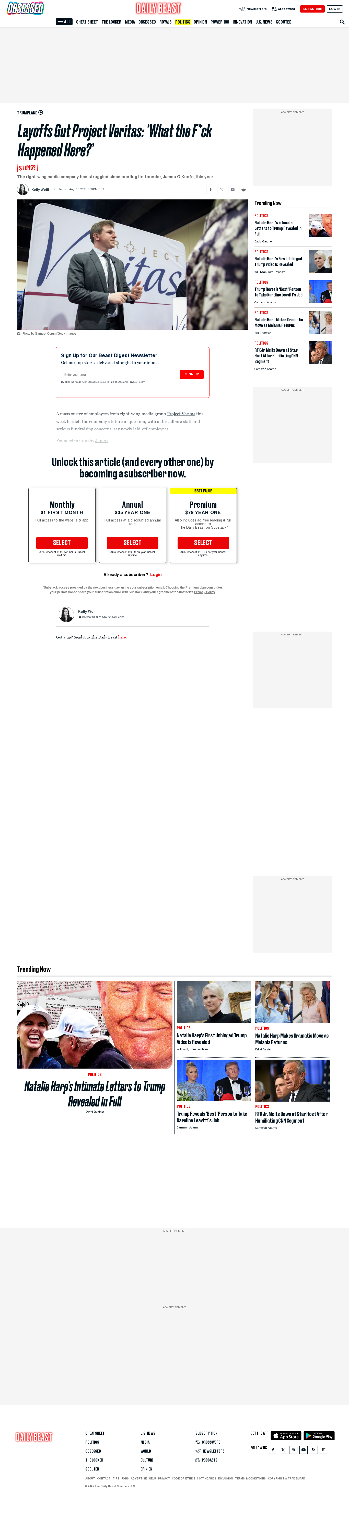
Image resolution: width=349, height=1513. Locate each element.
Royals (165, 22)
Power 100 (220, 22)
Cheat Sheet (87, 22)
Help (152, 1478)
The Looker (111, 22)
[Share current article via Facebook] (210, 189)
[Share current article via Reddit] (243, 189)
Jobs (125, 1478)
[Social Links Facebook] (273, 1451)
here (122, 637)
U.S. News (263, 22)
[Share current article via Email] (232, 189)
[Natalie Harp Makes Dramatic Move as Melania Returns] (320, 332)
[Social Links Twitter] (283, 1451)
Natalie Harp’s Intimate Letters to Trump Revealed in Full (95, 1094)
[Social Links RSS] (314, 1451)
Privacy (164, 1478)
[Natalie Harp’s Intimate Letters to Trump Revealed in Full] (320, 235)
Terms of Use (115, 382)
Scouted (284, 22)
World (146, 1451)
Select (62, 543)
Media (130, 22)
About (90, 1478)
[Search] (342, 22)
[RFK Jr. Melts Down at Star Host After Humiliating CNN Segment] (320, 363)
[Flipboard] (324, 1451)
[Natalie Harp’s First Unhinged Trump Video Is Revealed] (320, 271)
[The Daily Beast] (158, 9)
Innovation (242, 22)
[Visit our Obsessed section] (42, 9)
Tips (116, 1478)
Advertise (139, 1478)
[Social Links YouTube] (303, 1451)
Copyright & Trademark (286, 1478)
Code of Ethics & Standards (194, 1478)
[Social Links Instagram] (293, 1451)
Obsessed (147, 22)
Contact (104, 1478)
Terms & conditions (250, 1478)
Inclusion (225, 1478)
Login (156, 574)
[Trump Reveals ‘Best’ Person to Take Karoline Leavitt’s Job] (320, 302)
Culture (147, 1460)
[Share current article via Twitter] (221, 189)
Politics (182, 22)
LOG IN (335, 9)
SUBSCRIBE (312, 9)
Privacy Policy (137, 382)
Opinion (200, 22)
